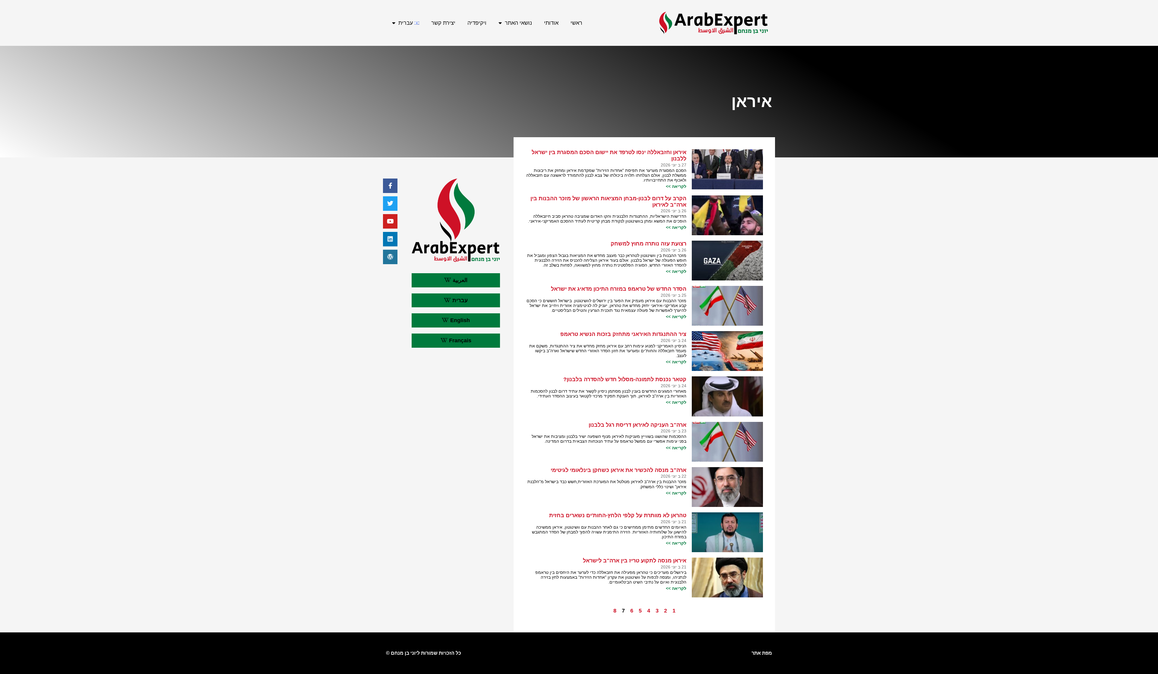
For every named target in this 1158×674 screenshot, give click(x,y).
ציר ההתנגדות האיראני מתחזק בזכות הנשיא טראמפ (623, 334)
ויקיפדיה (476, 23)
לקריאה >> (676, 186)
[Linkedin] (390, 239)
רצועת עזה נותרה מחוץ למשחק (648, 244)
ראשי (576, 23)
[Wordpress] (390, 257)
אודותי (551, 23)
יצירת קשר (443, 23)
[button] (456, 280)
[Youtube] (390, 221)
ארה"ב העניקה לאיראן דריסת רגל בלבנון (637, 425)
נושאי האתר (518, 23)
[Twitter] (390, 203)
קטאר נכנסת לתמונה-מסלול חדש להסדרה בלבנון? (624, 379)
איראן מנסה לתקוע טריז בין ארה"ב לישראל (634, 561)
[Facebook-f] (390, 186)
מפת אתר (761, 653)
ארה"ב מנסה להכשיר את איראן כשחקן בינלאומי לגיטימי (618, 470)
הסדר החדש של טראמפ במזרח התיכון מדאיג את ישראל (618, 289)
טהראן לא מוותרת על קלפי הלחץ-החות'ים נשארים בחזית (617, 515)
